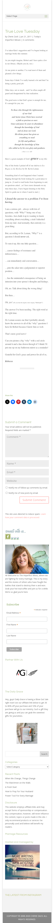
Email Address (14, 613)
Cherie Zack (13, 36)
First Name (12, 624)
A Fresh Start (11, 787)
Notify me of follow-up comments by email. (28, 487)
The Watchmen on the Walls (17, 782)
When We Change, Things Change (20, 778)
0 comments (28, 40)
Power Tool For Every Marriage (19, 795)
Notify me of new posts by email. (23, 493)
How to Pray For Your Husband (19, 791)
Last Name (11, 636)
